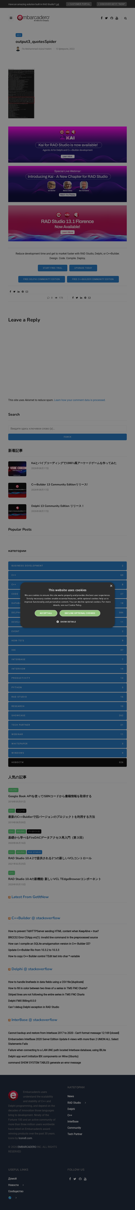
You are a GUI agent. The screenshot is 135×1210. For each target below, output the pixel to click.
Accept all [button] (46, 613)
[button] (67, 621)
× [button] (111, 586)
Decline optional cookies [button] (80, 613)
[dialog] (67, 605)
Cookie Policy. (75, 605)
